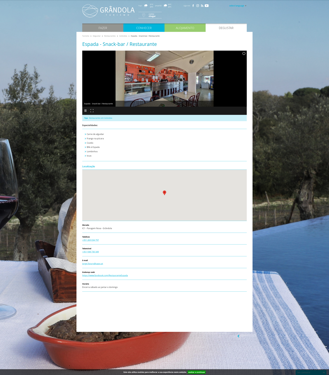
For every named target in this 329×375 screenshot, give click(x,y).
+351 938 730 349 (90, 251)
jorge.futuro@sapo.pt (92, 263)
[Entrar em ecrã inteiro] (92, 111)
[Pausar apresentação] (85, 111)
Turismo (85, 36)
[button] (164, 193)
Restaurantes (110, 36)
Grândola (123, 36)
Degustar (97, 36)
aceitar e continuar (196, 372)
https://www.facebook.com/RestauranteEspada (105, 275)
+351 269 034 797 (90, 240)
